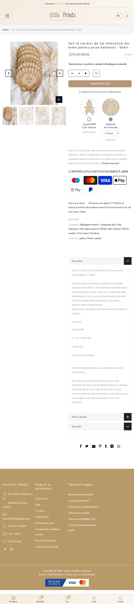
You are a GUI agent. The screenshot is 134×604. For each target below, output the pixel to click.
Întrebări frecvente (45, 540)
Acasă (6, 29)
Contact (39, 510)
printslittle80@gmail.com (16, 518)
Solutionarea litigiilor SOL (82, 518)
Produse (94, 233)
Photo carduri (94, 238)
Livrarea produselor (78, 500)
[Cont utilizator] (127, 16)
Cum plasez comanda (46, 546)
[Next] (59, 73)
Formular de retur (44, 522)
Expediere (88, 64)
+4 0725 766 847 (17, 526)
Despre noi (41, 498)
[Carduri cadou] (118, 16)
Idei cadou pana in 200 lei (93, 228)
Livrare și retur (76, 203)
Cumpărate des (107, 224)
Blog (37, 504)
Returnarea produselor (80, 494)
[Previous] (8, 73)
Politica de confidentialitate (83, 506)
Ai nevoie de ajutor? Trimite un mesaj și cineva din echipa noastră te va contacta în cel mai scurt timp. (99, 207)
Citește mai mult (110, 163)
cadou (82, 238)
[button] (7, 15)
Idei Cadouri (114, 228)
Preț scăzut (83, 233)
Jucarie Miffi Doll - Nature (89, 126)
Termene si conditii (78, 512)
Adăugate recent (89, 224)
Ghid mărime (42, 516)
